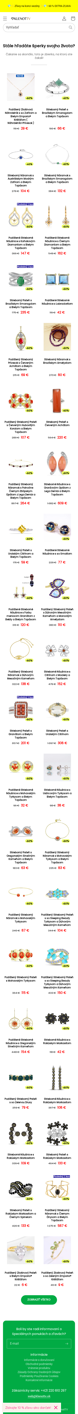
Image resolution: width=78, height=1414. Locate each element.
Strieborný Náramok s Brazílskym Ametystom (57, 361)
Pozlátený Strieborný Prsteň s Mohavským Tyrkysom (21, 979)
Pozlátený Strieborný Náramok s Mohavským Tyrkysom (20, 918)
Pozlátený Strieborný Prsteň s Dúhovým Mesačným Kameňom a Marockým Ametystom (57, 614)
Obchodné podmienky (39, 1364)
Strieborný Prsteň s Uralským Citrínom (57, 732)
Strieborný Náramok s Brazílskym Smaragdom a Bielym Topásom (57, 179)
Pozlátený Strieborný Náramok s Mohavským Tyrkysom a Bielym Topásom (57, 857)
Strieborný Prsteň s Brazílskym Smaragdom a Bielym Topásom (57, 113)
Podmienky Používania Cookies (39, 1376)
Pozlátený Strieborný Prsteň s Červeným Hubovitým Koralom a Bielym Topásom (21, 427)
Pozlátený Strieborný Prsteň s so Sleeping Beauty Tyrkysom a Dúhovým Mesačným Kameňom (57, 919)
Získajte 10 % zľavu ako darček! (28, 1408)
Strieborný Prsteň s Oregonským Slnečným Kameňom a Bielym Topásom (21, 857)
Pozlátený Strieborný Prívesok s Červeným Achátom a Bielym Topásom (20, 364)
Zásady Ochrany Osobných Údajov (39, 1372)
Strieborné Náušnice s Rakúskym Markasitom (57, 1041)
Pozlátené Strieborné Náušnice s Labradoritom (57, 302)
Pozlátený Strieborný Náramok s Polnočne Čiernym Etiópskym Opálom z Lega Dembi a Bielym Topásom (20, 491)
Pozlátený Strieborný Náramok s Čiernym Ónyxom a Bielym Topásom (57, 1215)
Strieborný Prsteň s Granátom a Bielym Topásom (21, 734)
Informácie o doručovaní (39, 1360)
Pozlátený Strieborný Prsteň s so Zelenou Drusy (21, 1100)
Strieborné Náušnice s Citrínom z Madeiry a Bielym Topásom (57, 675)
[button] (5, 18)
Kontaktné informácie (39, 1380)
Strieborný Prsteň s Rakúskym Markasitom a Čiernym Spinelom (21, 1214)
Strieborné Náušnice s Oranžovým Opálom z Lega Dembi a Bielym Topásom (57, 489)
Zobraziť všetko (39, 1299)
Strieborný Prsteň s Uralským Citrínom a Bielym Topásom (20, 554)
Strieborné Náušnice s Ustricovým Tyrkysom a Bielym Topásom (57, 793)
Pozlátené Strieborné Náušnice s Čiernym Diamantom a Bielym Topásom (57, 243)
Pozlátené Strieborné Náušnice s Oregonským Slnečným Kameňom (21, 1043)
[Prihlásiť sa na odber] (66, 1343)
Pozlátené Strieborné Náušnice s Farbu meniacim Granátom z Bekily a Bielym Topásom (20, 614)
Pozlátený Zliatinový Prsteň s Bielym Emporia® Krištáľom (21, 1276)
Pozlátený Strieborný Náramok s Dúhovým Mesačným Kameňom (20, 675)
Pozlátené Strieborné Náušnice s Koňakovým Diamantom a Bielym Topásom (20, 243)
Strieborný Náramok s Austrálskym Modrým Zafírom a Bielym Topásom (21, 180)
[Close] (55, 1407)
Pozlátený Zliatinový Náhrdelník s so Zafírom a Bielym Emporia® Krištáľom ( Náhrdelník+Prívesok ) (21, 116)
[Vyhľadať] (70, 27)
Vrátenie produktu (39, 1368)
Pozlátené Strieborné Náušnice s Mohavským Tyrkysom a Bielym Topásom (20, 795)
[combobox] (39, 27)
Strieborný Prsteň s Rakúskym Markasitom (57, 1156)
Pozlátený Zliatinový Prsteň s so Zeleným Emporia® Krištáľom (57, 1276)
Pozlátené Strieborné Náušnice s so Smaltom (57, 552)
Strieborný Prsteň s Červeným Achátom (57, 423)
